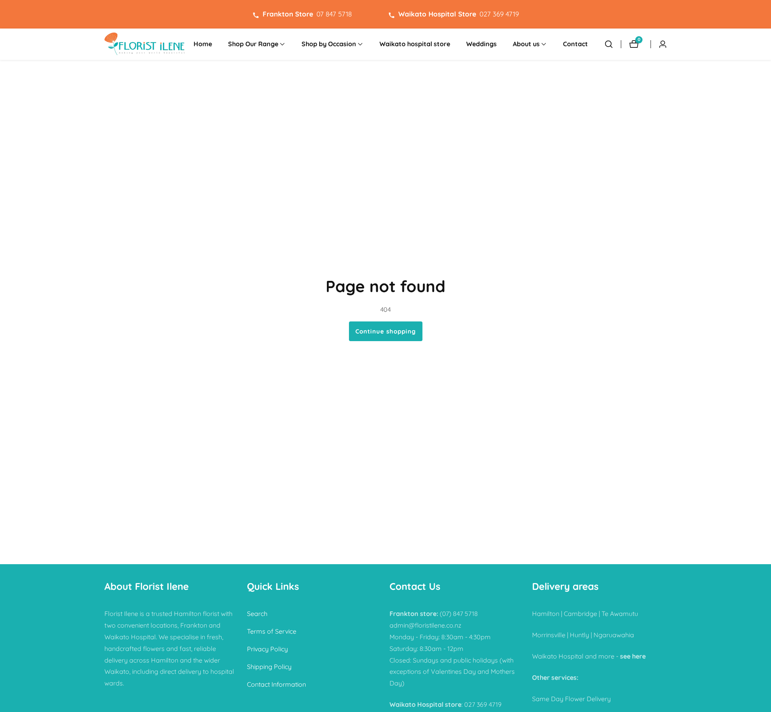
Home (203, 44)
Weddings (481, 44)
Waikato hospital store (414, 44)
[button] (253, 44)
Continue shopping (385, 331)
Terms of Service (271, 632)
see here (633, 656)
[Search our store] (609, 44)
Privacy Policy (267, 649)
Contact (575, 44)
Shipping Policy (269, 667)
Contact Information (276, 684)
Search (257, 614)
